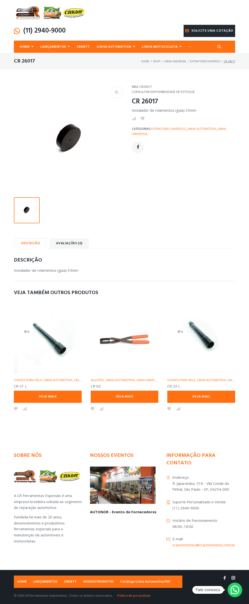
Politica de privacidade (134, 595)
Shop (156, 61)
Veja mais (47, 396)
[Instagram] (233, 578)
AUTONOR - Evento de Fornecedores (123, 511)
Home (145, 61)
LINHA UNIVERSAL (175, 61)
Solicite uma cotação (212, 31)
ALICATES (97, 380)
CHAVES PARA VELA (28, 380)
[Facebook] (224, 578)
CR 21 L (20, 386)
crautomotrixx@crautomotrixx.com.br (203, 544)
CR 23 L (173, 386)
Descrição (30, 243)
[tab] (30, 243)
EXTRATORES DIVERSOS (205, 61)
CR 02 (96, 386)
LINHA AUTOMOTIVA (201, 128)
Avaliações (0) (69, 243)
